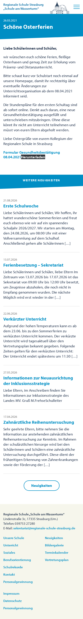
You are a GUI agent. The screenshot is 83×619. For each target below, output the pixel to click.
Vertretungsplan (57, 560)
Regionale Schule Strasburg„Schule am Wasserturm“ (23, 6)
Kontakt (9, 574)
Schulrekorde (13, 567)
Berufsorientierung (17, 560)
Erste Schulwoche (21, 206)
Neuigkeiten (41, 485)
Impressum (11, 593)
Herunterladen (33, 157)
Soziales (9, 552)
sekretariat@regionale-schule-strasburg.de (44, 528)
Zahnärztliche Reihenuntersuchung (38, 422)
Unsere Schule (13, 538)
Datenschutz (12, 601)
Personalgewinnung (18, 582)
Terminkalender (56, 552)
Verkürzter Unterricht (24, 319)
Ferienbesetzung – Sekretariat (33, 265)
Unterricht (10, 545)
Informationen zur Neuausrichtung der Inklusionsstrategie (38, 380)
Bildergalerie (54, 545)
